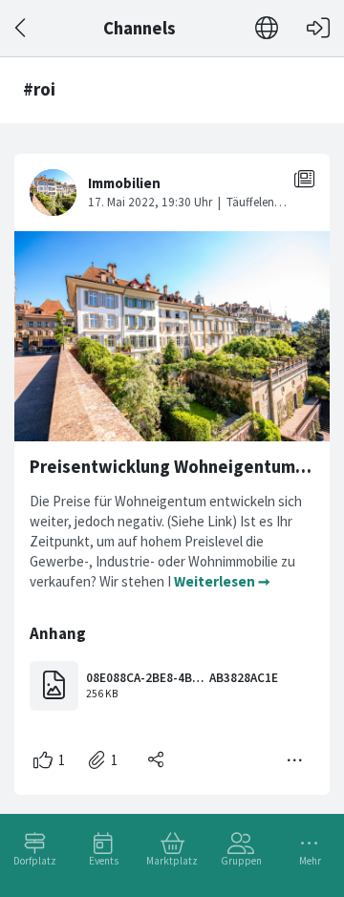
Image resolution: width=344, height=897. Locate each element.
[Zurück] (21, 28)
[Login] (318, 28)
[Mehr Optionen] (295, 760)
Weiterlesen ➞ (222, 581)
